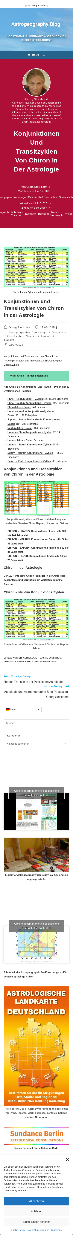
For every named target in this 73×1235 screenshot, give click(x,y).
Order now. (41, 1117)
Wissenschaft (48, 661)
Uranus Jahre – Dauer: (20, 440)
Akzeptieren (36, 1201)
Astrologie (20, 197)
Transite (46, 336)
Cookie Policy (18, 1230)
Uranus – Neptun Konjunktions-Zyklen (29, 411)
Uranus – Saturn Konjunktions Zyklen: (29, 444)
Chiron (30, 575)
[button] (67, 1159)
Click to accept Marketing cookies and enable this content (36, 793)
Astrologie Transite (17, 214)
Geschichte (35, 197)
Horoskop (43, 213)
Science (64, 197)
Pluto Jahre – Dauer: (19, 407)
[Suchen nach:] (42, 55)
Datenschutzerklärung (38, 1230)
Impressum (56, 1230)
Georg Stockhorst (36, 99)
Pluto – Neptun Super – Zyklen (25, 398)
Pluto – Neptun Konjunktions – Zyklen (29, 403)
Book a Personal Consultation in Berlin (36, 1148)
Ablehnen (36, 1211)
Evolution (30, 213)
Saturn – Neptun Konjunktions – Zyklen (30, 452)
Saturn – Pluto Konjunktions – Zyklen (29, 461)
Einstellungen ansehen (36, 1221)
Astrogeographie (19, 332)
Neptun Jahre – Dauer (19, 428)
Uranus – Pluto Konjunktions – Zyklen (29, 432)
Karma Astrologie (57, 214)
